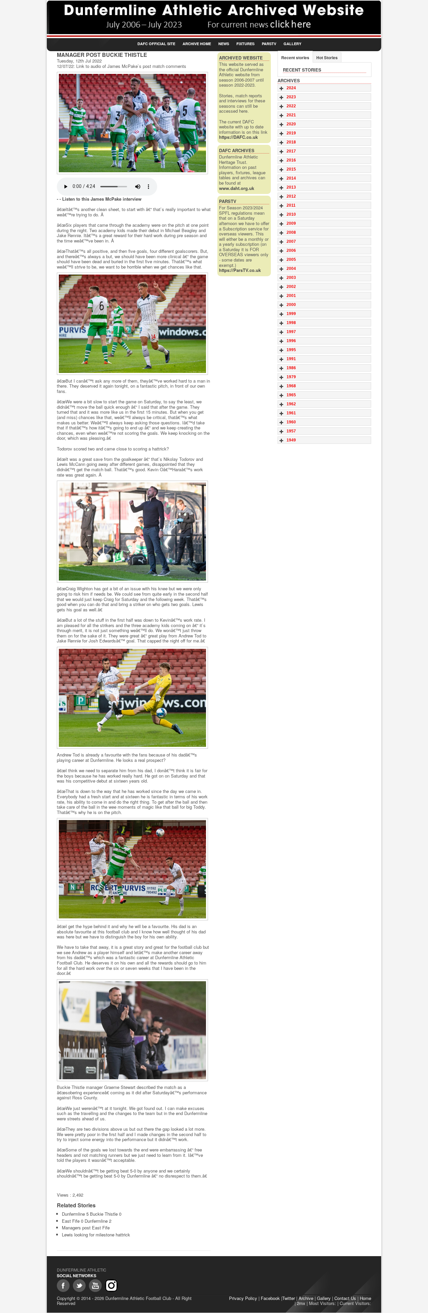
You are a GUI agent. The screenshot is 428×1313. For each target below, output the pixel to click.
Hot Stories (327, 58)
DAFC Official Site (156, 43)
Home (365, 1298)
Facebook (270, 1298)
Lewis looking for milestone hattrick (96, 1234)
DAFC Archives (236, 150)
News (223, 43)
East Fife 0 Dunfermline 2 (86, 1221)
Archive (306, 1298)
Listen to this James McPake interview (101, 199)
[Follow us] (79, 1285)
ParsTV (269, 43)
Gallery (292, 43)
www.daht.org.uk (236, 188)
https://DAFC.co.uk (238, 137)
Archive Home (197, 43)
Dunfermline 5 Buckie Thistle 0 (91, 1214)
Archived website (241, 58)
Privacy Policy (243, 1298)
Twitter (288, 1298)
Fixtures (245, 43)
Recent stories (295, 58)
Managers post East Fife (86, 1227)
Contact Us (345, 1298)
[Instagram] (111, 1285)
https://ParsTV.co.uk (240, 270)
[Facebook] (63, 1285)
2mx (301, 1303)
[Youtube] (95, 1285)
